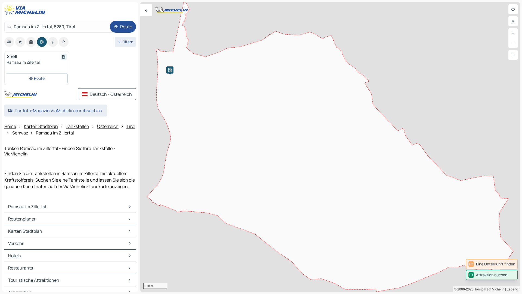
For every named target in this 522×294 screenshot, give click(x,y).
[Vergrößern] (513, 33)
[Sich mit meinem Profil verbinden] (513, 9)
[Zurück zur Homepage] (26, 10)
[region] (330, 147)
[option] (9, 42)
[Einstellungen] (513, 21)
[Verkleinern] (513, 43)
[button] (169, 70)
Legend (512, 289)
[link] (492, 264)
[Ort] (513, 55)
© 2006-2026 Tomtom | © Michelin (479, 289)
